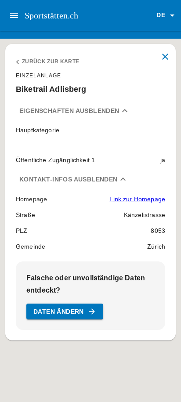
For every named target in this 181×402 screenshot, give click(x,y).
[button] (166, 15)
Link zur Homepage (137, 199)
